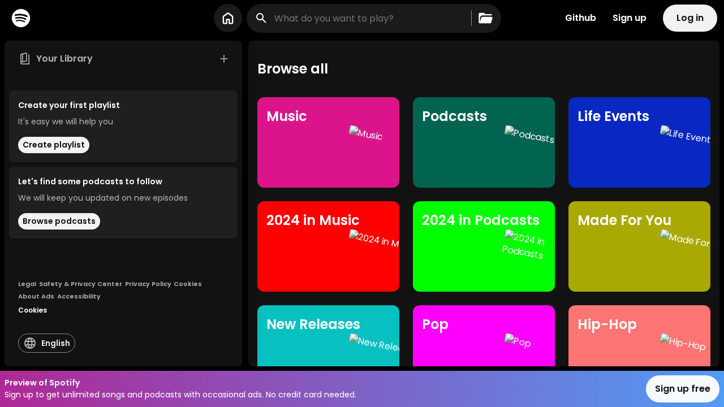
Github (580, 17)
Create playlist (54, 144)
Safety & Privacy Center (80, 283)
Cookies (188, 283)
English (55, 343)
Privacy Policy (148, 283)
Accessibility (79, 296)
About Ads (36, 296)
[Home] (21, 18)
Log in (690, 17)
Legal (27, 283)
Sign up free (682, 388)
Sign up (630, 17)
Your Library (64, 58)
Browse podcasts (59, 221)
